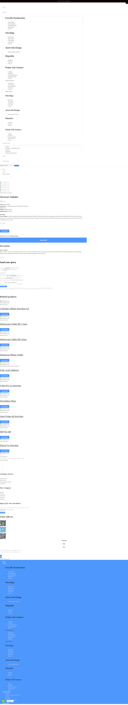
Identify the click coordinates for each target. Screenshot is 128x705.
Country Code (3, 272)
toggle (127, 3)
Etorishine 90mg (8, 401)
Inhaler (10, 192)
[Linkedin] (2, 224)
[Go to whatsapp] (3, 701)
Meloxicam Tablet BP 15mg (13, 339)
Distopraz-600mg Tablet (11, 355)
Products (4, 170)
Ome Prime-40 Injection (11, 416)
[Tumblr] (3, 224)
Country (1, 270)
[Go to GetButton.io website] (3, 703)
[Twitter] (1, 224)
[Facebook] (0, 224)
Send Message (3, 286)
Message (2, 284)
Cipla (4, 172)
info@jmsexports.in (4, 460)
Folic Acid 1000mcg (9, 370)
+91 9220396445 (3, 456)
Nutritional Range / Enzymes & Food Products (9, 366)
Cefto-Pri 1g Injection (10, 385)
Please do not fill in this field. (6, 288)
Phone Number (3, 275)
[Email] (4, 224)
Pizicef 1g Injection (9, 445)
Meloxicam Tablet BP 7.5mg (13, 324)
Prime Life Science (4, 192)
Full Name (2, 268)
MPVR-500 (5, 432)
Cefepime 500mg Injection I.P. (14, 308)
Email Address (3, 278)
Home (4, 169)
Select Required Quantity (5, 280)
